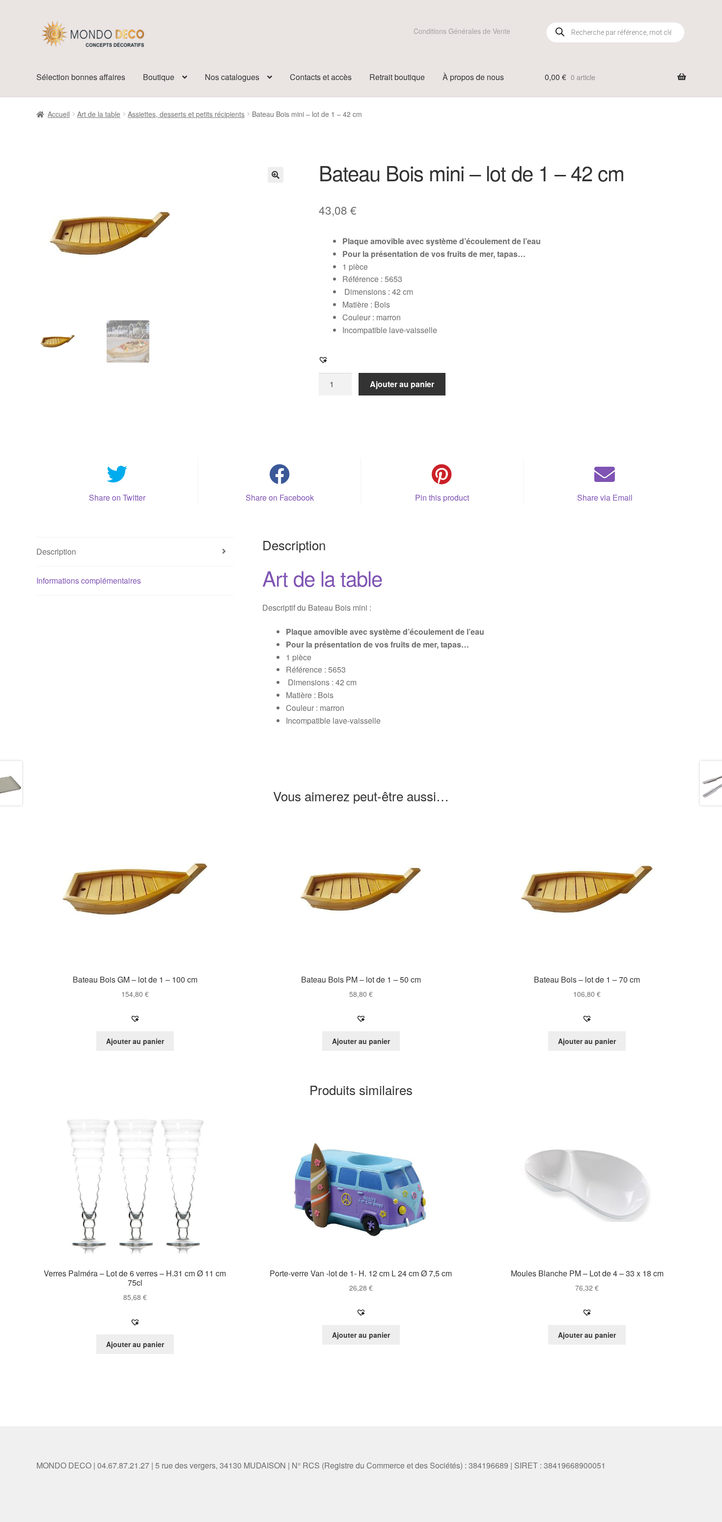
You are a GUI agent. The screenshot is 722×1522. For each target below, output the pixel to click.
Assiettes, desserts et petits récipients (186, 114)
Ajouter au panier (402, 384)
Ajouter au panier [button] (135, 1041)
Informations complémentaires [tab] (88, 580)
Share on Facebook (280, 497)
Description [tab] (56, 551)
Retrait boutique (397, 77)
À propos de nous (473, 77)
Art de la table (98, 114)
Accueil (59, 114)
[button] (275, 175)
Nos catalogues (232, 77)
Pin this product (442, 497)
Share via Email (605, 497)
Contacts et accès (321, 77)
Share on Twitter (117, 497)
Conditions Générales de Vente (462, 31)
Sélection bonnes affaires (80, 77)
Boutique (158, 77)
